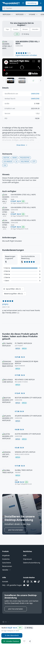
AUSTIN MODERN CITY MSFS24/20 (28, 434)
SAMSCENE (19, 46)
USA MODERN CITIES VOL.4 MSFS (23, 220)
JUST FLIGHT (19, 346)
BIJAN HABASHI (20, 366)
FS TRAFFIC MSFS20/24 (23, 343)
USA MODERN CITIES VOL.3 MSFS (23, 207)
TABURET (18, 472)
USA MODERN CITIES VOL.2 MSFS (23, 195)
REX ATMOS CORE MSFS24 (25, 380)
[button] (26, 55)
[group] (22, 67)
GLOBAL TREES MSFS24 (23, 470)
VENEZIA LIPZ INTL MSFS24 (25, 452)
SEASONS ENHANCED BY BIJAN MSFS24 (26, 362)
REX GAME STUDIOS (21, 382)
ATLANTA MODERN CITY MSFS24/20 (28, 416)
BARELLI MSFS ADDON (22, 454)
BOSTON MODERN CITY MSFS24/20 (28, 398)
